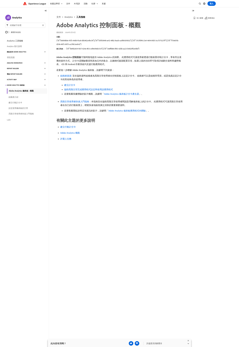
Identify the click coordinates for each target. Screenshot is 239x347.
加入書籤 (200, 18)
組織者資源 (65, 75)
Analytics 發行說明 (14, 46)
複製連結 (211, 18)
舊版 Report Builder (14, 74)
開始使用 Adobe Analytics (16, 52)
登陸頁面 (11, 57)
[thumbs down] (137, 343)
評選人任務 (65, 138)
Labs (9, 120)
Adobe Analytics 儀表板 (16, 85)
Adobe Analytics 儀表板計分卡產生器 (121, 93)
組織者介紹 (13, 97)
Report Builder (13, 68)
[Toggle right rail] (193, 10)
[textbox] (25, 25)
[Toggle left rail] (46, 10)
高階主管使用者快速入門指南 (74, 101)
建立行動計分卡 (68, 126)
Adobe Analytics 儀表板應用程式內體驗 (127, 110)
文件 (58, 17)
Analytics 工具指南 (15, 41)
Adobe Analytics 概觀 (70, 132)
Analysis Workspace (14, 63)
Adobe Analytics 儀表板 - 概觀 (21, 91)
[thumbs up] (131, 343)
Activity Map (12, 80)
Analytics (68, 17)
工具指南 (80, 17)
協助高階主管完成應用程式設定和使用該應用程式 (88, 89)
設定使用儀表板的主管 (18, 108)
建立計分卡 (69, 85)
